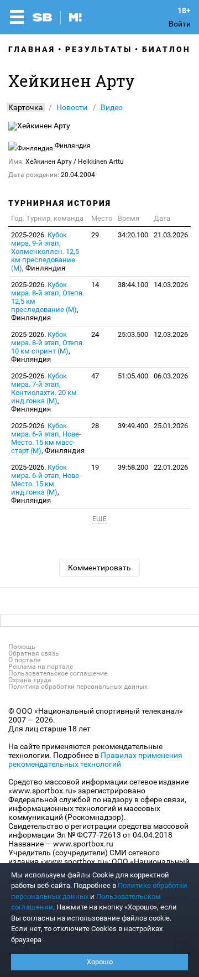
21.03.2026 (171, 235)
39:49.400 (133, 426)
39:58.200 (133, 467)
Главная (31, 49)
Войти (180, 23)
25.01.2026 (171, 426)
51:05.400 (133, 376)
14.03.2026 (171, 284)
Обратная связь (33, 653)
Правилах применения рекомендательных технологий (95, 759)
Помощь (21, 646)
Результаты (98, 49)
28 (95, 426)
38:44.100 (133, 284)
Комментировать (99, 567)
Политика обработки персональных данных (78, 686)
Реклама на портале (40, 666)
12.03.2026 (171, 334)
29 (95, 235)
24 (95, 334)
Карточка (25, 107)
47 (95, 376)
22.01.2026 (171, 467)
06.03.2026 (171, 376)
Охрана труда (29, 680)
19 (95, 467)
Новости (71, 107)
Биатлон (166, 49)
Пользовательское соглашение (57, 673)
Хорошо (100, 962)
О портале (24, 660)
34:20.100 (133, 235)
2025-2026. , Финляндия (45, 251)
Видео (112, 107)
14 (95, 284)
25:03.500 (133, 334)
